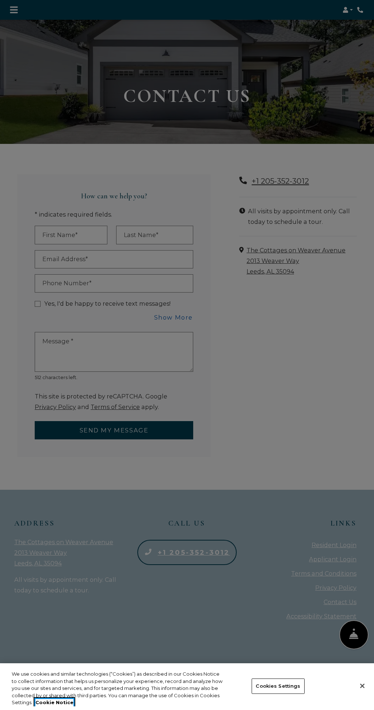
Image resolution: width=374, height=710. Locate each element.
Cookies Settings (278, 686)
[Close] (362, 686)
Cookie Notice (54, 702)
